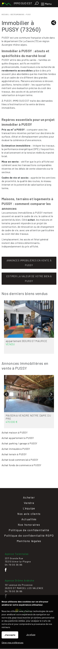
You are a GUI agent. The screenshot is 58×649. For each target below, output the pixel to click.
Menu (48, 3)
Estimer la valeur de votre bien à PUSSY (29, 278)
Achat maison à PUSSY (15, 432)
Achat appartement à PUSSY (18, 437)
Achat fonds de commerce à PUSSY (21, 465)
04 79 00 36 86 (14, 564)
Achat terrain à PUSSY (14, 454)
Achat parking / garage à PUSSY (19, 443)
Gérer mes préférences (12, 642)
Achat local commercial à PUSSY (20, 459)
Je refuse (30, 634)
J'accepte (10, 634)
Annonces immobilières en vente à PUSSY (29, 263)
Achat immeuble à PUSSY (16, 448)
